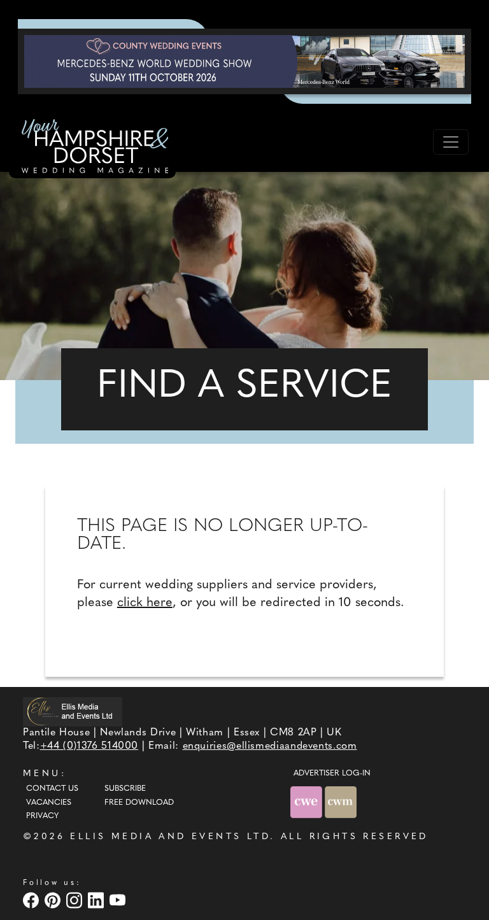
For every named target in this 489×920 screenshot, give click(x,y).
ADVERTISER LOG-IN (332, 773)
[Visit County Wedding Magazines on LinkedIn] (97, 900)
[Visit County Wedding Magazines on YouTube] (119, 900)
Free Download (139, 803)
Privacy (42, 816)
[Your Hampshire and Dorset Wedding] (92, 148)
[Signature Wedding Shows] (244, 61)
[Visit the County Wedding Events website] (307, 802)
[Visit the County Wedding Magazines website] (341, 802)
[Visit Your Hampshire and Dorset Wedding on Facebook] (32, 900)
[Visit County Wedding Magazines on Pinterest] (54, 900)
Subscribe (125, 789)
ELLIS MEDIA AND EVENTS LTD (170, 837)
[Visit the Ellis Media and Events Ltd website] (72, 711)
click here (145, 603)
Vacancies (48, 803)
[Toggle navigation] (451, 142)
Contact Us (52, 789)
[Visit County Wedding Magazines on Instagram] (75, 900)
